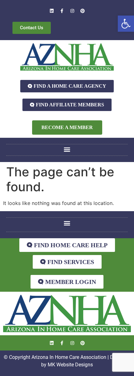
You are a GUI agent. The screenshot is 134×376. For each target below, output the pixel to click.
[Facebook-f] (62, 11)
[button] (126, 24)
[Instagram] (72, 11)
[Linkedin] (51, 11)
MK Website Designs (70, 365)
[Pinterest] (82, 11)
